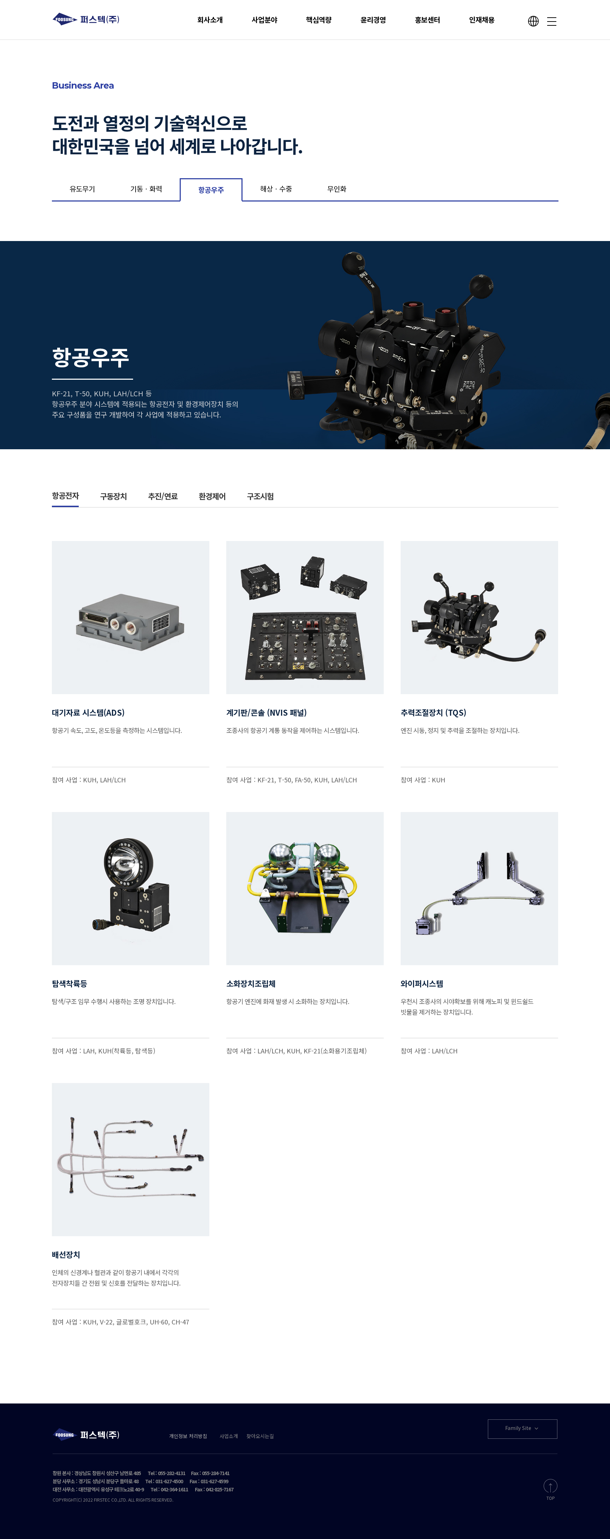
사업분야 (264, 19)
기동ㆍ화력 (146, 189)
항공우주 (211, 190)
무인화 (336, 189)
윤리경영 (373, 19)
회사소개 (210, 19)
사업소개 (229, 1435)
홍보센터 (427, 19)
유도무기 (82, 189)
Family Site (519, 1427)
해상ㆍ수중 (276, 189)
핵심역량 (318, 19)
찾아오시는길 (260, 1435)
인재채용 (482, 19)
